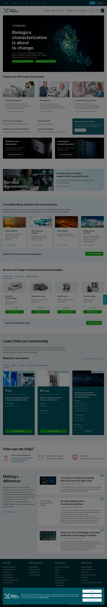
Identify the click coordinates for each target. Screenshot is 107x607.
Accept (92, 591)
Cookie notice (44, 597)
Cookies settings (92, 600)
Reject (92, 595)
